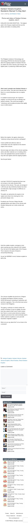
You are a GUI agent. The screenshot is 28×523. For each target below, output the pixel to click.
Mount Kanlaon (14, 360)
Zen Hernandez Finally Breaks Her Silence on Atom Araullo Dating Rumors (16, 440)
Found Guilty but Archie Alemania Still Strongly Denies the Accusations (15, 415)
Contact (7, 513)
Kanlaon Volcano (16, 358)
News (18, 14)
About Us (12, 513)
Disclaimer (19, 515)
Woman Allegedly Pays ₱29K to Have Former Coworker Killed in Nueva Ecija (16, 435)
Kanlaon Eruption (7, 358)
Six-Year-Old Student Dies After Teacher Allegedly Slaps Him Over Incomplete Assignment (16, 430)
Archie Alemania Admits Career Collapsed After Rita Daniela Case (15, 425)
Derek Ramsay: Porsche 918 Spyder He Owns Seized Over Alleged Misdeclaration (16, 410)
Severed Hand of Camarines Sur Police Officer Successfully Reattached (16, 444)
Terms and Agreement (14, 518)
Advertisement (19, 513)
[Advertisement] (14, 44)
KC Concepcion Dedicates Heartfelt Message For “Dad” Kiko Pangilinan (15, 405)
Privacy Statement (10, 515)
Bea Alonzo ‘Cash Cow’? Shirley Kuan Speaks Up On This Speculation (15, 420)
